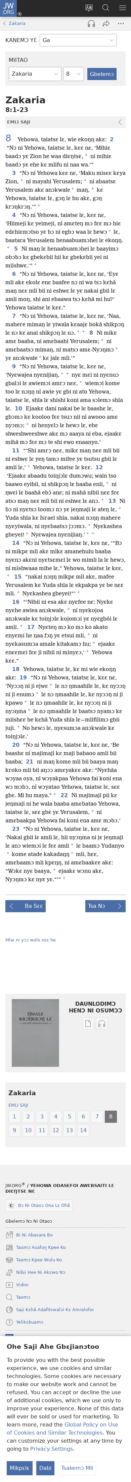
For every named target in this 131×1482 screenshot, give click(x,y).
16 (16, 602)
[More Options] (121, 23)
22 (64, 795)
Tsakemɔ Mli (77, 1468)
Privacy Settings (51, 1449)
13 (112, 501)
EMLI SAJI (18, 1105)
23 (16, 829)
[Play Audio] (91, 23)
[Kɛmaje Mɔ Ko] (106, 23)
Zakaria (17, 23)
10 (19, 408)
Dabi (45, 1468)
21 (30, 762)
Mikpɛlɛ (20, 1468)
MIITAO (18, 60)
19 (23, 677)
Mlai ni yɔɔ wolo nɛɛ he (30, 939)
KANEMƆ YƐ (21, 40)
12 (99, 467)
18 (16, 669)
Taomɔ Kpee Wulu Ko (33, 1260)
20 (16, 745)
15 (18, 577)
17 (31, 627)
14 (16, 543)
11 (16, 450)
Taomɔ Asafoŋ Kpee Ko (35, 1248)
